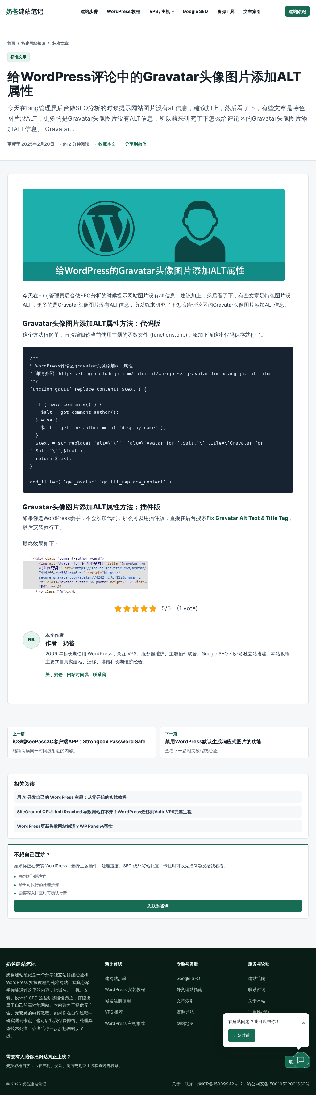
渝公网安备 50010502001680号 (278, 1083)
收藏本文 (107, 144)
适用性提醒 (259, 1012)
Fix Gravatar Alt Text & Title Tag (247, 518)
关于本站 (256, 1000)
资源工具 (226, 11)
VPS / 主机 (159, 11)
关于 (176, 1083)
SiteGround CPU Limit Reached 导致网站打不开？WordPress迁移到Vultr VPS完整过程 (104, 811)
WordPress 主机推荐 (125, 1023)
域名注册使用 (118, 1000)
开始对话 (242, 1035)
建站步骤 (89, 11)
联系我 (99, 674)
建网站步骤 (116, 978)
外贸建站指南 (189, 989)
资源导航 (185, 1012)
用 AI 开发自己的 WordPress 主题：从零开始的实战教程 (72, 797)
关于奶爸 (54, 674)
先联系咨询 (158, 905)
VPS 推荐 (114, 1012)
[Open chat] (301, 1060)
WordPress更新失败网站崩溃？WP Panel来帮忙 (65, 826)
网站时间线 (78, 674)
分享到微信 (135, 144)
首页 (11, 43)
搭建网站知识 (33, 43)
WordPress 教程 (123, 11)
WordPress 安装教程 (125, 989)
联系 (189, 1083)
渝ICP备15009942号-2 (220, 1083)
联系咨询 (256, 989)
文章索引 (252, 11)
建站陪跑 (297, 11)
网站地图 (185, 1023)
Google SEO (195, 11)
